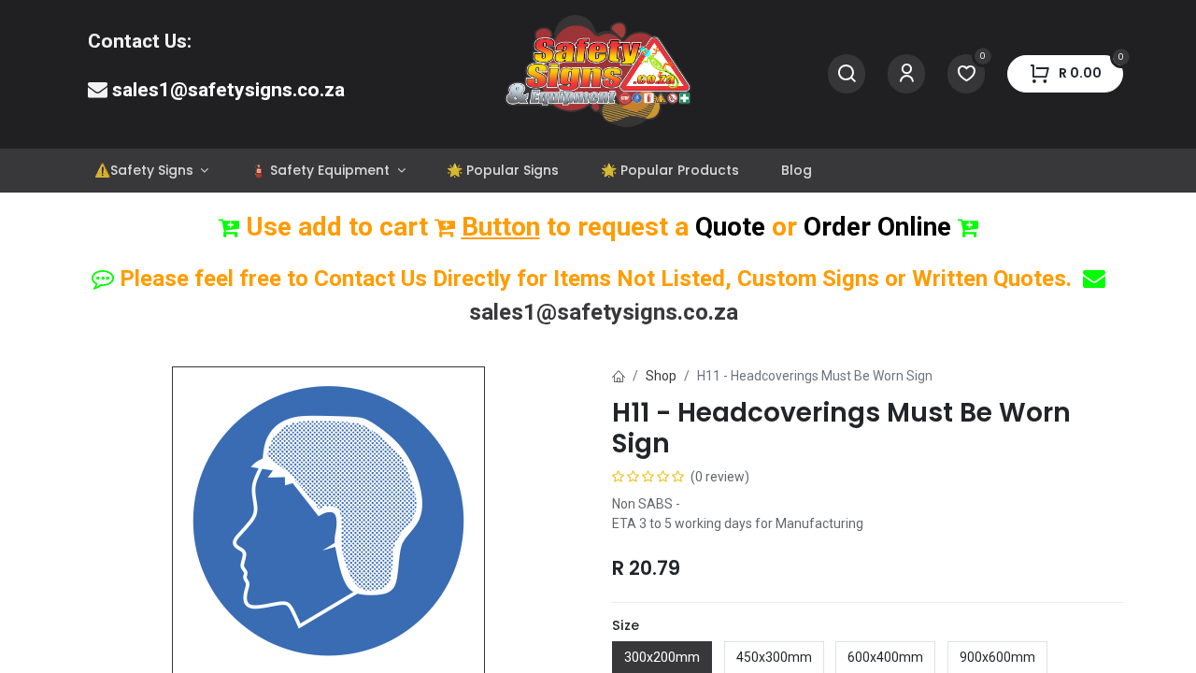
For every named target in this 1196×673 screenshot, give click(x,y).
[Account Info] (906, 74)
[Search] (846, 74)
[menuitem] (151, 171)
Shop (661, 375)
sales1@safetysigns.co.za (228, 90)
